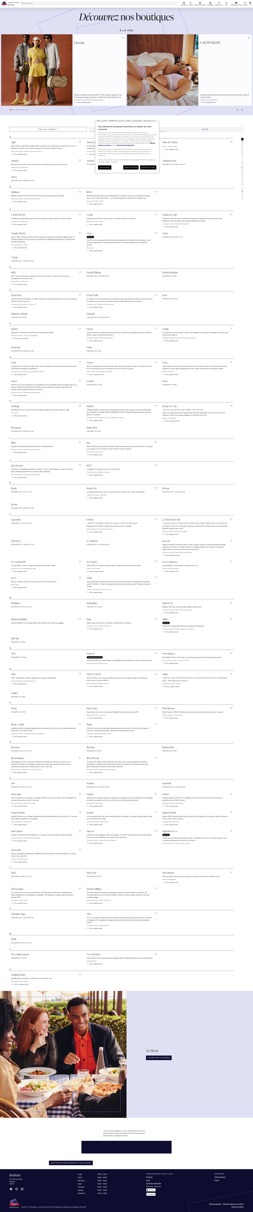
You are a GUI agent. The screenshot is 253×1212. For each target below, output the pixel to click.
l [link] (242, 165)
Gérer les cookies (237, 1207)
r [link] (242, 179)
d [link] (242, 146)
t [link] (242, 184)
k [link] (242, 163)
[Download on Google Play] (151, 1194)
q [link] (242, 177)
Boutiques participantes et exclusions (71, 1163)
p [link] (242, 175)
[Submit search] (23, 3)
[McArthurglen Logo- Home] (4, 3)
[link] (14, 4)
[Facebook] (11, 1189)
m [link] (242, 168)
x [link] (242, 194)
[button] (123, 38)
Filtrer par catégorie (159, 1058)
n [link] (242, 170)
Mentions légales (215, 1204)
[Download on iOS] (151, 1190)
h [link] (242, 156)
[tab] (205, 129)
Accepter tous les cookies (148, 167)
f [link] (242, 151)
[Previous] (237, 109)
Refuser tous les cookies (131, 167)
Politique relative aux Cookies (233, 1204)
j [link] (242, 160)
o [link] (242, 172)
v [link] (242, 189)
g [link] (242, 153)
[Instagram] (16, 1189)
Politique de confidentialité (125, 145)
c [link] (242, 144)
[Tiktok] (22, 1189)
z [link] (242, 198)
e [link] (242, 149)
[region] (127, 147)
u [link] (242, 187)
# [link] (242, 137)
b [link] (242, 141)
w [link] (242, 191)
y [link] (242, 196)
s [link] (242, 182)
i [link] (242, 158)
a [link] (242, 139)
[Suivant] (242, 109)
